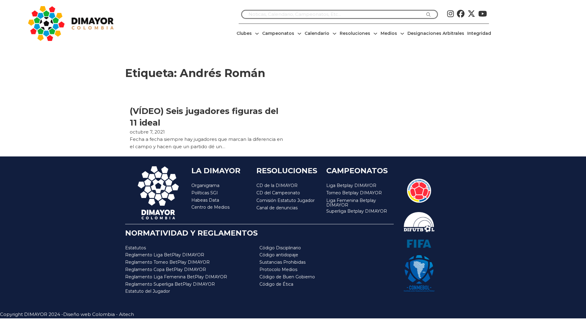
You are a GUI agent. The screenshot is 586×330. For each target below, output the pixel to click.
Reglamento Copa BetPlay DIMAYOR (165, 269)
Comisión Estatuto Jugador (285, 200)
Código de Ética (276, 284)
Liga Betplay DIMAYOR (351, 185)
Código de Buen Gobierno (287, 277)
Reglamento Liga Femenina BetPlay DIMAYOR (176, 277)
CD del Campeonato (278, 193)
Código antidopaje (278, 255)
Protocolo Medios (278, 269)
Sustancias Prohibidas (282, 262)
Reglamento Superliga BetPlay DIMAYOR (170, 284)
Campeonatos (278, 33)
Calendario (317, 33)
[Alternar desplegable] (257, 33)
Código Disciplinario (280, 248)
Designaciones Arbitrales (435, 33)
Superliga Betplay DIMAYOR (356, 211)
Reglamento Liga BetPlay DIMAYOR (164, 255)
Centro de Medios (210, 207)
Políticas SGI (204, 193)
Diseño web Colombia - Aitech (98, 314)
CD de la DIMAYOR (277, 185)
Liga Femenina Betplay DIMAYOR (351, 203)
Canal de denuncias (277, 208)
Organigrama (205, 185)
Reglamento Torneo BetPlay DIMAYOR (167, 262)
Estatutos (135, 248)
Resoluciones (355, 33)
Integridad (479, 33)
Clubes (244, 33)
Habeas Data (205, 200)
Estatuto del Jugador (147, 291)
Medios (389, 33)
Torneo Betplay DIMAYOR (354, 193)
